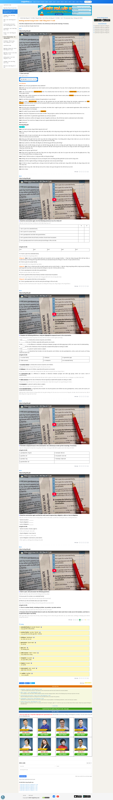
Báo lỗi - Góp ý (55, 711)
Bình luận (22, 683)
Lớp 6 (58, 1)
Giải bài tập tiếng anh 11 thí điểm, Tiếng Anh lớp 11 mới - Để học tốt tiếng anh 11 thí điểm (40, 18)
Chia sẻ (27, 683)
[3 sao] (88, 683)
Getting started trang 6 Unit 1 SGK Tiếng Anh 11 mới (37, 21)
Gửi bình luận (23, 776)
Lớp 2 (73, 1)
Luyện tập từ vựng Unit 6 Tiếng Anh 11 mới (28, 790)
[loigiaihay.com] (26, 2)
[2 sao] (86, 683)
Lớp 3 (70, 1)
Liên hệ (24, 795)
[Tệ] (82, 171)
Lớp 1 (77, 1)
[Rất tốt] (88, 171)
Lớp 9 (46, 1)
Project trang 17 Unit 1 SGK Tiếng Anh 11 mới (30, 701)
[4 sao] (89, 683)
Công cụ (81, 1)
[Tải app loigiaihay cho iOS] (106, 20)
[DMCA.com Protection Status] (45, 798)
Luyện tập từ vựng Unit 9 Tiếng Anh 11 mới (28, 785)
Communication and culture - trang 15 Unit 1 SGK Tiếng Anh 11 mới (35, 695)
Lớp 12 (35, 1)
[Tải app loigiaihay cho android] (98, 20)
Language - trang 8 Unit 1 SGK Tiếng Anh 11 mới (31, 689)
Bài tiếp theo (55, 686)
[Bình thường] (84, 171)
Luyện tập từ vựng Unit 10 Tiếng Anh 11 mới (29, 784)
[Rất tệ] (80, 171)
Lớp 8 (50, 1)
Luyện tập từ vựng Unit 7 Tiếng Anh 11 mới (28, 788)
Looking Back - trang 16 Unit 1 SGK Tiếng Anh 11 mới (32, 698)
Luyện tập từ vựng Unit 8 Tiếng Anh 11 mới (28, 787)
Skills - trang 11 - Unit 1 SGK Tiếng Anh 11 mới (30, 692)
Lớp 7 (54, 1)
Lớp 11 (38, 1)
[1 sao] (85, 683)
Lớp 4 (66, 1)
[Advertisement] (102, 52)
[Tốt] (86, 171)
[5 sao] (91, 683)
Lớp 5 (62, 1)
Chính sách (31, 795)
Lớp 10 (42, 1)
